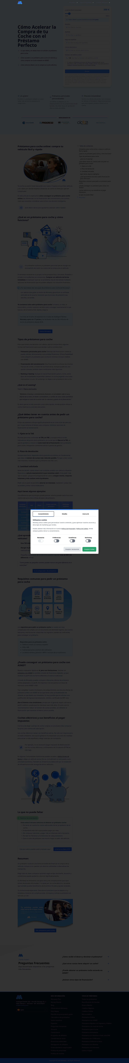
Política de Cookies (82, 529)
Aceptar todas (89, 549)
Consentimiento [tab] (43, 514)
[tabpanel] (64, 532)
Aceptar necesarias (72, 549)
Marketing (88, 537)
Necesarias (40, 537)
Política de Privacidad (68, 529)
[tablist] (64, 514)
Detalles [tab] (64, 514)
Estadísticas (72, 537)
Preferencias (57, 537)
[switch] (40, 540)
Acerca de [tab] (86, 514)
